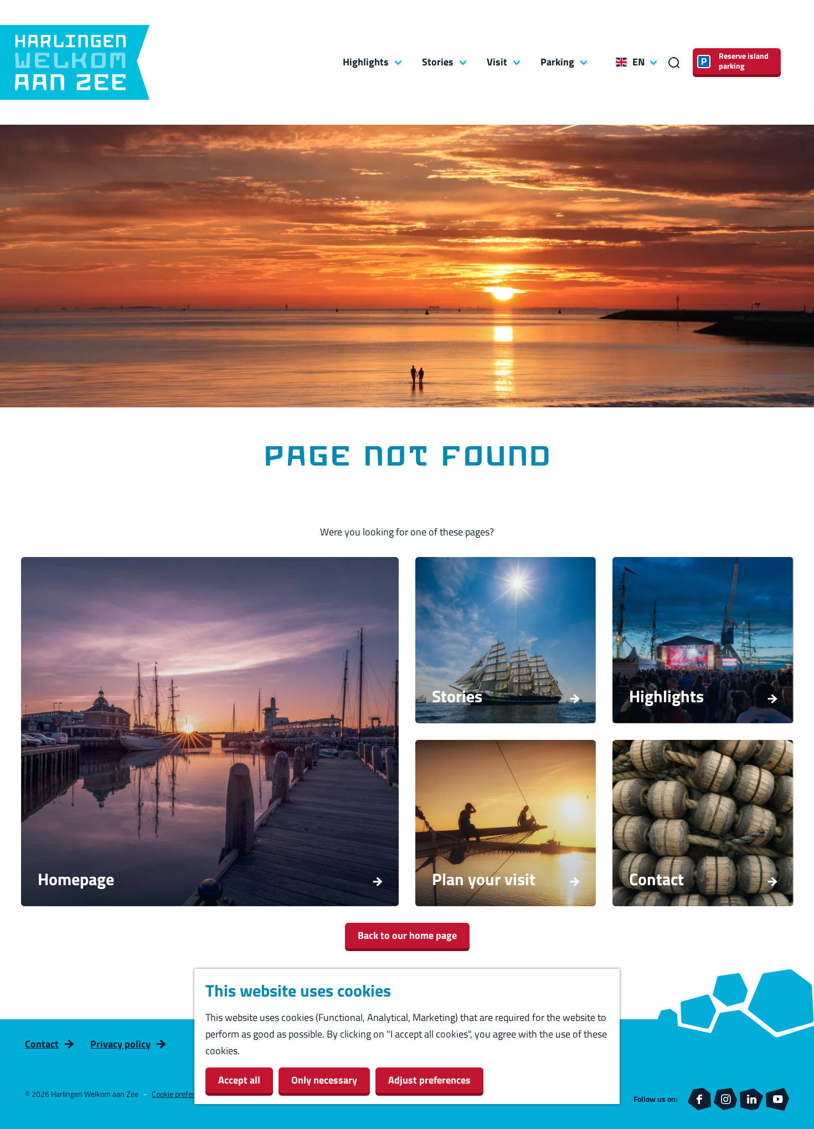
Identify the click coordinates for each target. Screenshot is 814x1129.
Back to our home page (407, 935)
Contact (42, 1043)
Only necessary (324, 1079)
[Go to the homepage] (75, 62)
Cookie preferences (183, 1094)
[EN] (621, 62)
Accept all (239, 1079)
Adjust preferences (429, 1079)
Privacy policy (120, 1043)
